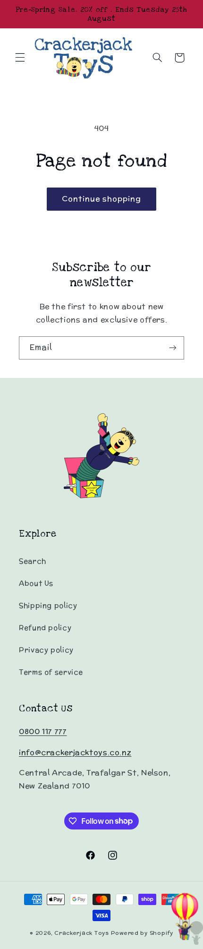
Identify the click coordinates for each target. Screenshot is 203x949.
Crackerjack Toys (81, 933)
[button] (20, 57)
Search (32, 561)
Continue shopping (102, 198)
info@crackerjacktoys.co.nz (75, 752)
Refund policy (45, 628)
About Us (36, 583)
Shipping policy (48, 605)
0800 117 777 (43, 731)
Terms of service (51, 672)
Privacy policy (46, 650)
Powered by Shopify (142, 933)
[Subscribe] (173, 347)
